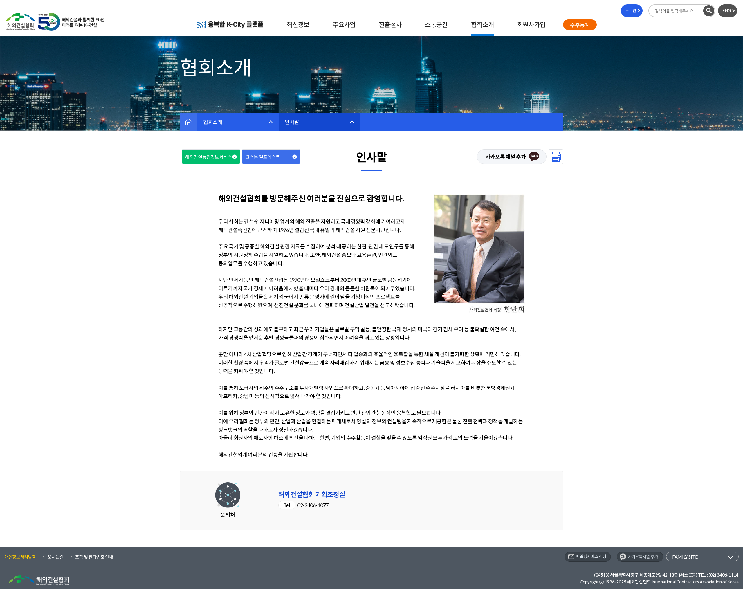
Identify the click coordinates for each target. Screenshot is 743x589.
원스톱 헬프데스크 (262, 157)
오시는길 (56, 556)
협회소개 (213, 122)
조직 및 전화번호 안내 (94, 556)
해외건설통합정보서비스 (208, 157)
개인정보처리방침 (20, 556)
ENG (727, 10)
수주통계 (580, 25)
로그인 (630, 10)
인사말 (292, 122)
